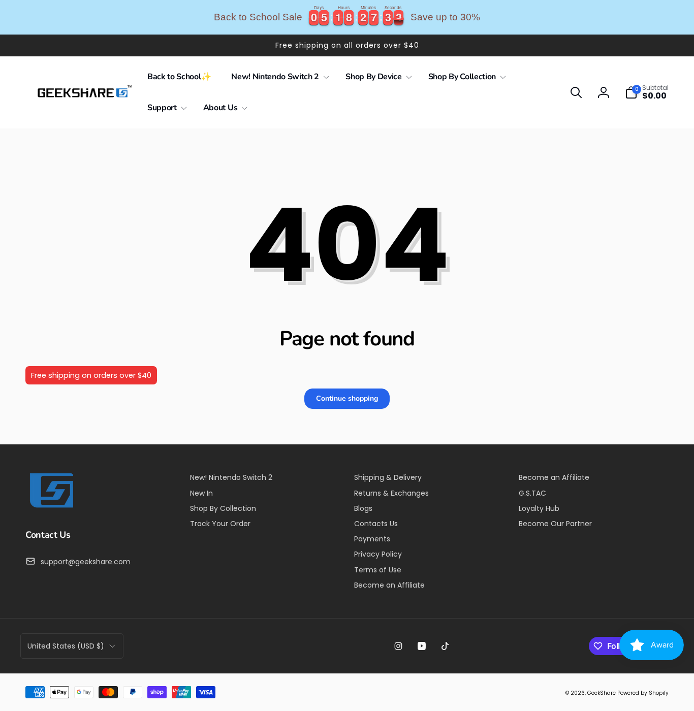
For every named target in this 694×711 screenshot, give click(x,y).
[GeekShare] (50, 507)
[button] (278, 76)
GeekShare (601, 693)
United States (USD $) (65, 646)
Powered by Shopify (643, 693)
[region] (347, 17)
